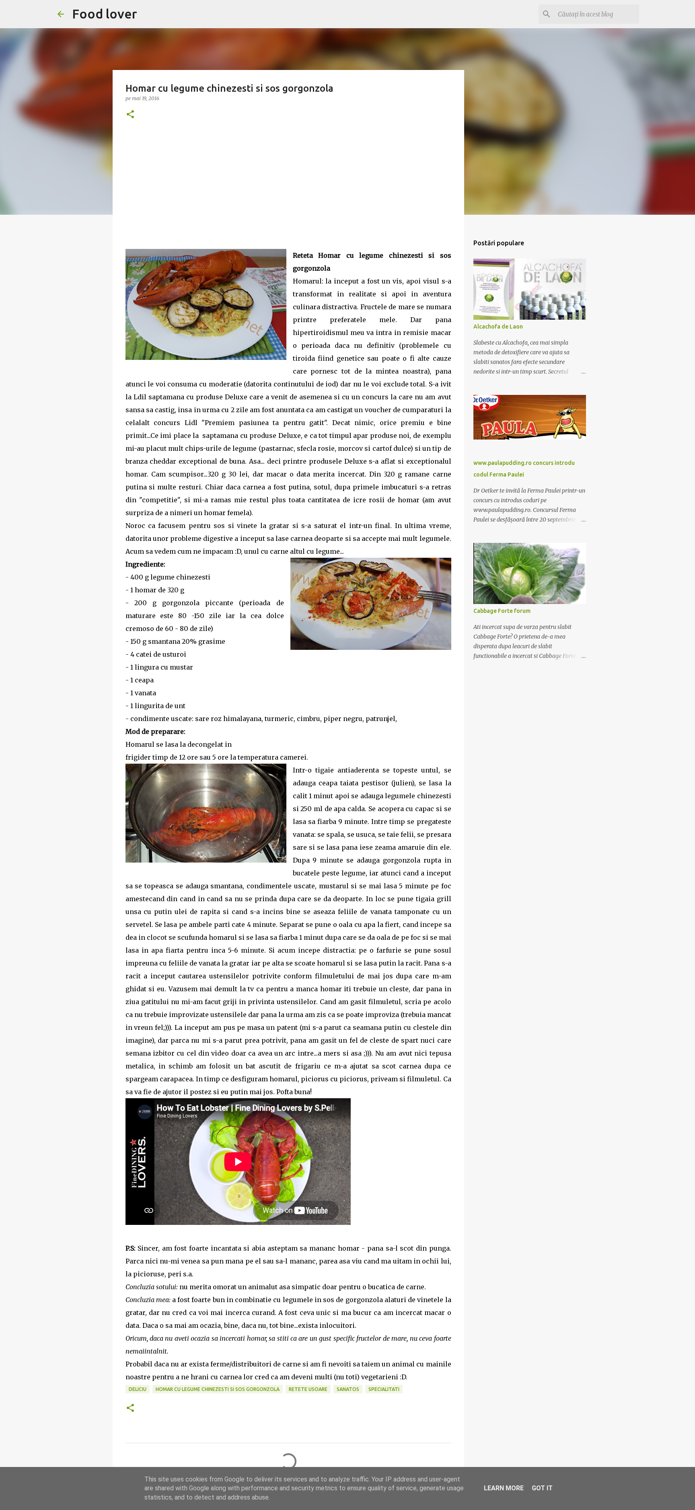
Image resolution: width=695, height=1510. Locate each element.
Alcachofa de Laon (498, 326)
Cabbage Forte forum (502, 611)
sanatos (348, 1389)
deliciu (137, 1389)
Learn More (504, 1488)
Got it (542, 1488)
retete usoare (308, 1389)
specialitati (383, 1389)
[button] (130, 114)
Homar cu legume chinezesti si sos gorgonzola (218, 1389)
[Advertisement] (288, 192)
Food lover (104, 13)
